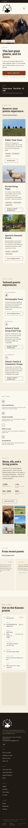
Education (4, 789)
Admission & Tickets (7, 755)
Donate (4, 803)
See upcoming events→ (14, 258)
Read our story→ (9, 501)
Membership (5, 806)
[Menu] (24, 8)
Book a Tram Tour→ (14, 73)
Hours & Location (6, 752)
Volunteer (4, 809)
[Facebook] (3, 744)
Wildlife (4, 786)
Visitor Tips (5, 761)
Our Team (4, 795)
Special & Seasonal (7, 775)
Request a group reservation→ (10, 115)
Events (4, 778)
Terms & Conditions (12, 824)
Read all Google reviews (8, 555)
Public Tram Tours (6, 769)
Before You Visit (6, 758)
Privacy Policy (4, 824)
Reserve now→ (11, 160)
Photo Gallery (5, 792)
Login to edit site (21, 824)
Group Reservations (7, 772)
